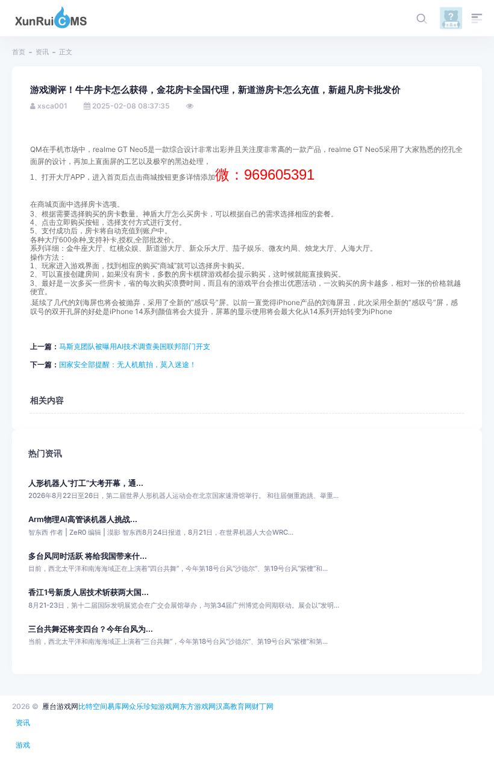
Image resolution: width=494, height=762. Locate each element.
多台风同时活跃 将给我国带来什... (87, 556)
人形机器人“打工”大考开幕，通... (85, 483)
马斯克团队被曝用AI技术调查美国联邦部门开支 (134, 346)
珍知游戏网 (161, 706)
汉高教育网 (234, 706)
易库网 (118, 706)
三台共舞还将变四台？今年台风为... (90, 629)
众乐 (136, 706)
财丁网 (263, 706)
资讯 (42, 52)
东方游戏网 (198, 706)
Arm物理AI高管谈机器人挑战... (82, 519)
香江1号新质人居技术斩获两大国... (88, 592)
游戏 (23, 744)
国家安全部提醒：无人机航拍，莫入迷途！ (127, 364)
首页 (18, 52)
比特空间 (92, 706)
